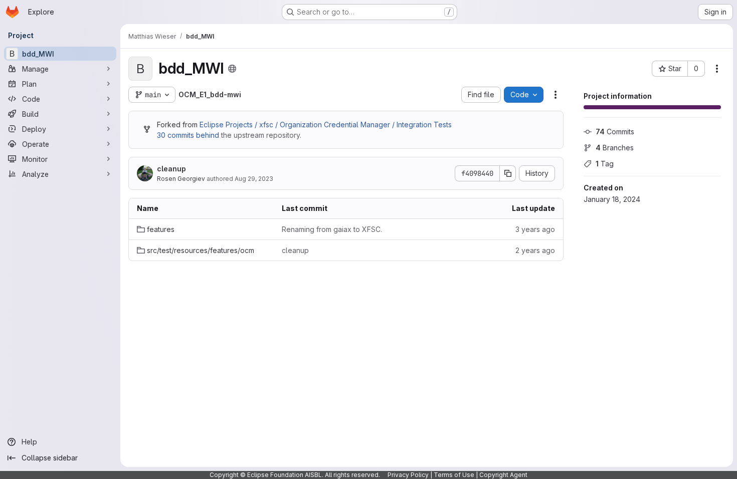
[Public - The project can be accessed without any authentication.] (232, 69)
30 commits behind (188, 135)
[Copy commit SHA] (508, 173)
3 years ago (535, 229)
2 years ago (535, 250)
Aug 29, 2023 (254, 178)
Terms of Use (454, 474)
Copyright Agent (503, 474)
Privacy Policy (408, 474)
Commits (615, 131)
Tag (605, 163)
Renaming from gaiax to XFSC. (332, 229)
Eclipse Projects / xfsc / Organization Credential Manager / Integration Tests (326, 124)
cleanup (171, 168)
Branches (615, 147)
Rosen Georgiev (181, 178)
